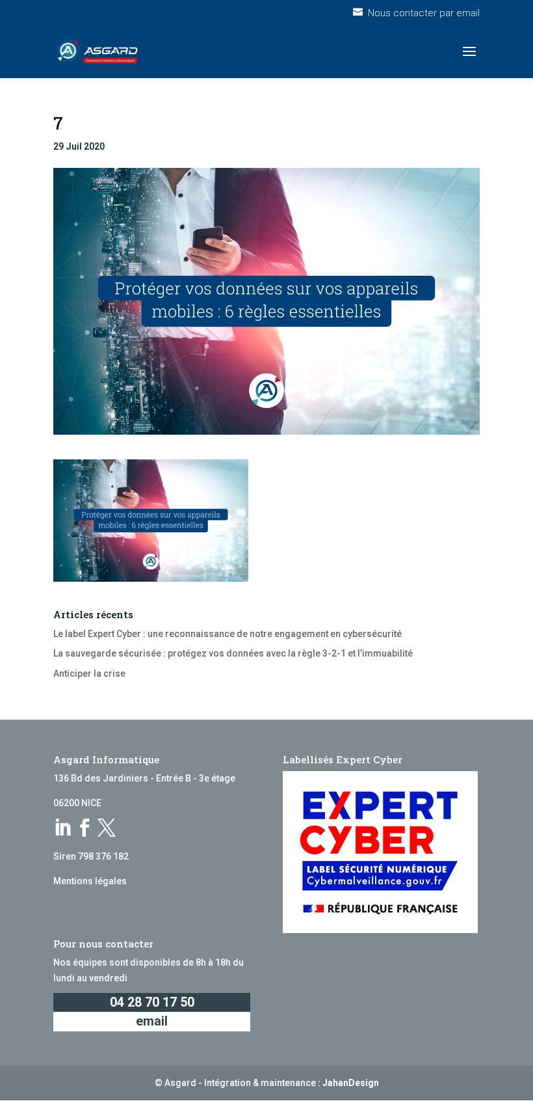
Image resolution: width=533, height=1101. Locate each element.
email (152, 1021)
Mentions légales (90, 881)
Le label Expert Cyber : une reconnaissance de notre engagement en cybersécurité (227, 634)
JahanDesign (350, 1083)
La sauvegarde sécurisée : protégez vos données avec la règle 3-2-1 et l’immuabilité (233, 653)
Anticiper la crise (89, 673)
